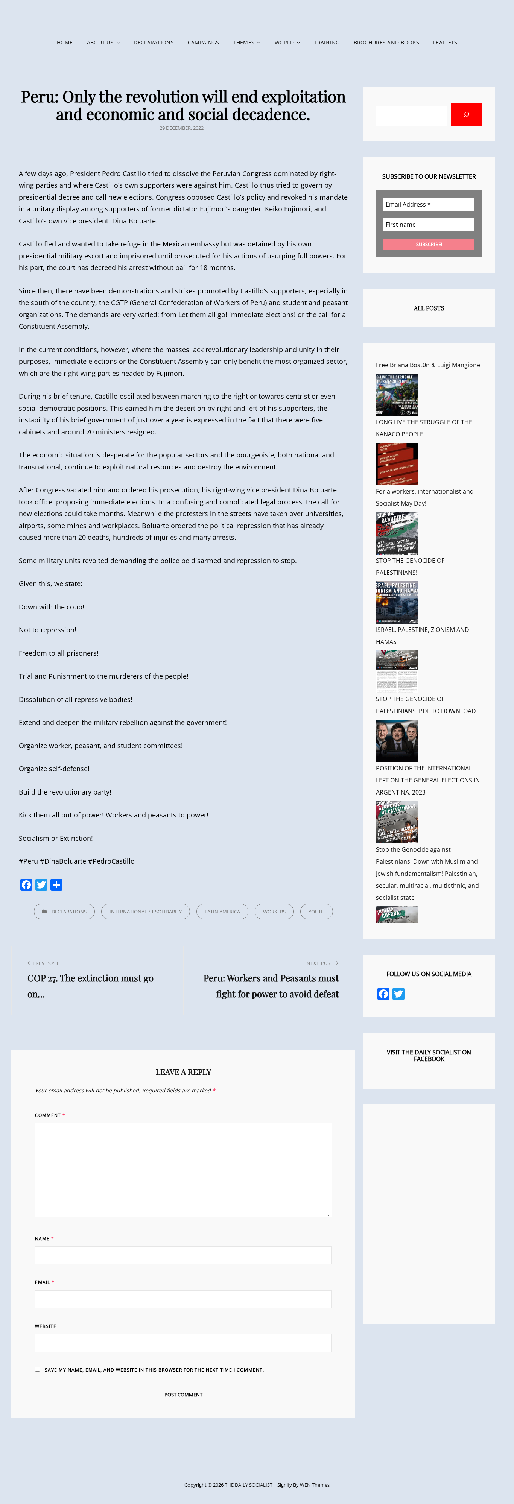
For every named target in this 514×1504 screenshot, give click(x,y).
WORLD (284, 42)
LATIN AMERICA (222, 911)
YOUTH (317, 911)
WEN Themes (315, 1484)
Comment (50, 1115)
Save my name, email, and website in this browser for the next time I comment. (154, 1370)
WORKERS (274, 911)
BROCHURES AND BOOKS (387, 42)
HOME (65, 42)
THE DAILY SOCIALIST (248, 1484)
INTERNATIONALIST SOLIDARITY (145, 911)
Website (45, 1326)
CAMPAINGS (203, 42)
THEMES (243, 42)
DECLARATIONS (153, 42)
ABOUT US (100, 42)
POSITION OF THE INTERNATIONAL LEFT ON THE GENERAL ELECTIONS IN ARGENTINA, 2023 (428, 780)
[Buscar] (466, 114)
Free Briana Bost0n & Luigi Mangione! (429, 365)
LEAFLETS (445, 42)
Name (44, 1238)
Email (45, 1282)
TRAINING (326, 42)
